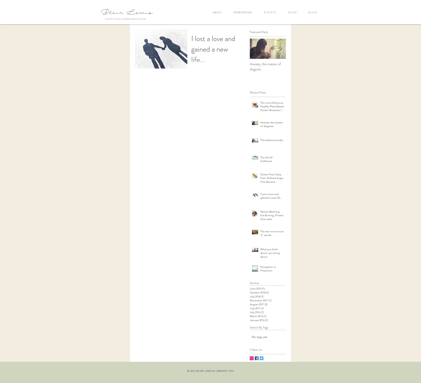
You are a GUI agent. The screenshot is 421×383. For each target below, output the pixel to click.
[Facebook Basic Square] (257, 358)
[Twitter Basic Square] (261, 358)
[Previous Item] (255, 48)
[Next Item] (280, 48)
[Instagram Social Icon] (252, 358)
